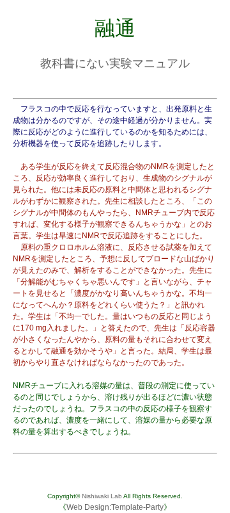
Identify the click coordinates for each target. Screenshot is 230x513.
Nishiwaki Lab (102, 496)
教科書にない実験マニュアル (115, 63)
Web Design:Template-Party (115, 507)
